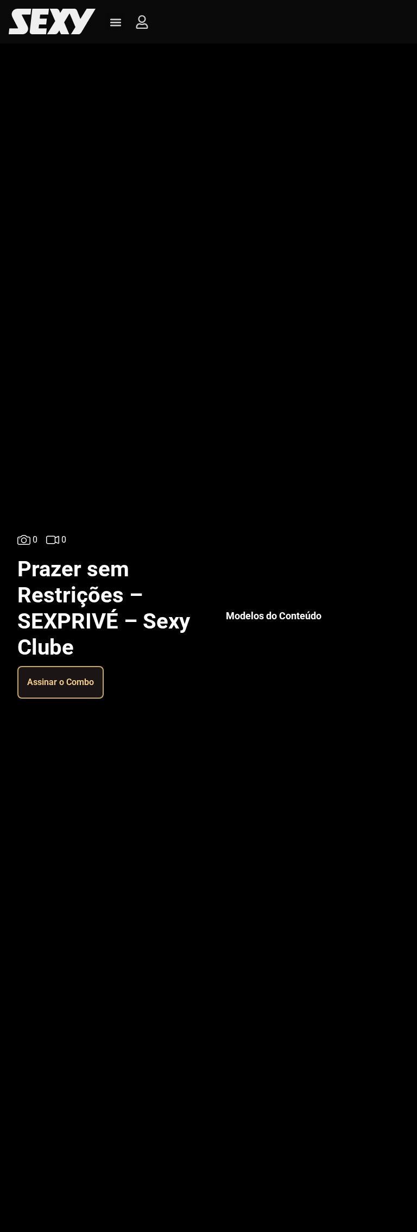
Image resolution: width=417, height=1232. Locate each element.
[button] (115, 22)
